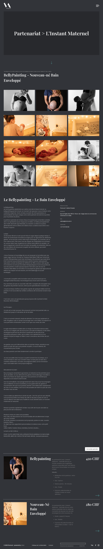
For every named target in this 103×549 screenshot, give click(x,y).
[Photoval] (7, 5)
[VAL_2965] (83, 175)
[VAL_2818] (19, 125)
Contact (51, 545)
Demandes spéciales (92, 449)
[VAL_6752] (19, 150)
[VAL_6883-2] (19, 175)
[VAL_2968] (83, 125)
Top (92, 545)
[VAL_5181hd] (51, 100)
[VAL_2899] (51, 175)
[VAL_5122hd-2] (19, 100)
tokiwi (22, 545)
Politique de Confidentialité (39, 545)
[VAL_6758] (51, 150)
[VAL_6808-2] (83, 150)
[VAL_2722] (51, 125)
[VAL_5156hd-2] (83, 100)
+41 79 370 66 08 (64, 227)
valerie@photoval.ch (66, 221)
